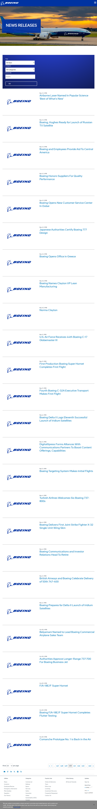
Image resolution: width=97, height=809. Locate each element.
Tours (46, 784)
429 (66, 766)
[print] (17, 771)
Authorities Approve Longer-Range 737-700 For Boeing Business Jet (65, 660)
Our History (7, 795)
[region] (48, 805)
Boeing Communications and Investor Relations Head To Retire (62, 553)
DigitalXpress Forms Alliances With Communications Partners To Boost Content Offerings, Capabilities (66, 447)
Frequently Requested (51, 793)
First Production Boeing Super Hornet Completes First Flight (62, 365)
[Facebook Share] (7, 771)
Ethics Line (48, 786)
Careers (28, 800)
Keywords (8, 73)
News (5, 782)
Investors (6, 784)
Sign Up (87, 782)
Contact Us (48, 795)
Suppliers (6, 793)
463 (89, 766)
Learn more (17, 807)
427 (57, 766)
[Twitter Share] (14, 771)
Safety (27, 791)
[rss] (21, 771)
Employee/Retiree (9, 786)
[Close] (94, 805)
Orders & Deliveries (50, 782)
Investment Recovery (51, 791)
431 (74, 766)
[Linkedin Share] (11, 771)
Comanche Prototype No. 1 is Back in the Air (65, 739)
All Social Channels (71, 782)
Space (27, 786)
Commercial (29, 782)
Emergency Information (10, 788)
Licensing (47, 788)
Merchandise (7, 791)
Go (10, 84)
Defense (28, 784)
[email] (4, 771)
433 (83, 766)
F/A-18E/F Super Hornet (54, 685)
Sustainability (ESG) (31, 797)
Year (6, 59)
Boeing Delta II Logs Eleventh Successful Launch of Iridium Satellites (63, 419)
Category (8, 66)
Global (27, 795)
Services (28, 788)
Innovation (28, 793)
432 (78, 766)
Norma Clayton (48, 310)
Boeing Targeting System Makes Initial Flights (66, 471)
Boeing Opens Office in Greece (58, 256)
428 (61, 766)
